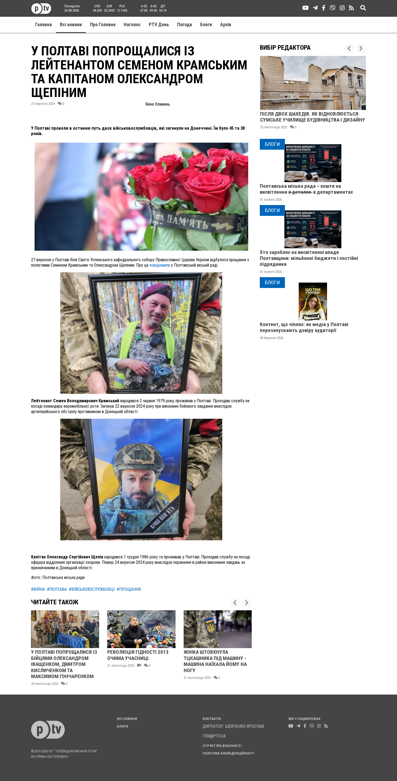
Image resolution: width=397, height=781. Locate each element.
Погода (184, 24)
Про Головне (103, 24)
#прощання (129, 589)
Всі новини (71, 24)
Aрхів (225, 24)
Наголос (132, 24)
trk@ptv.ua (214, 736)
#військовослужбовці (92, 589)
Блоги (206, 24)
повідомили (160, 265)
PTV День (159, 24)
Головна (43, 24)
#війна (38, 589)
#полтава (57, 589)
